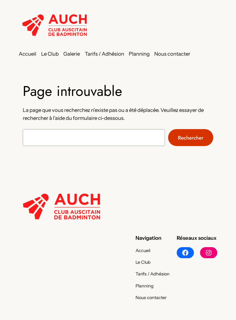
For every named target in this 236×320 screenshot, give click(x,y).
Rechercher (190, 137)
